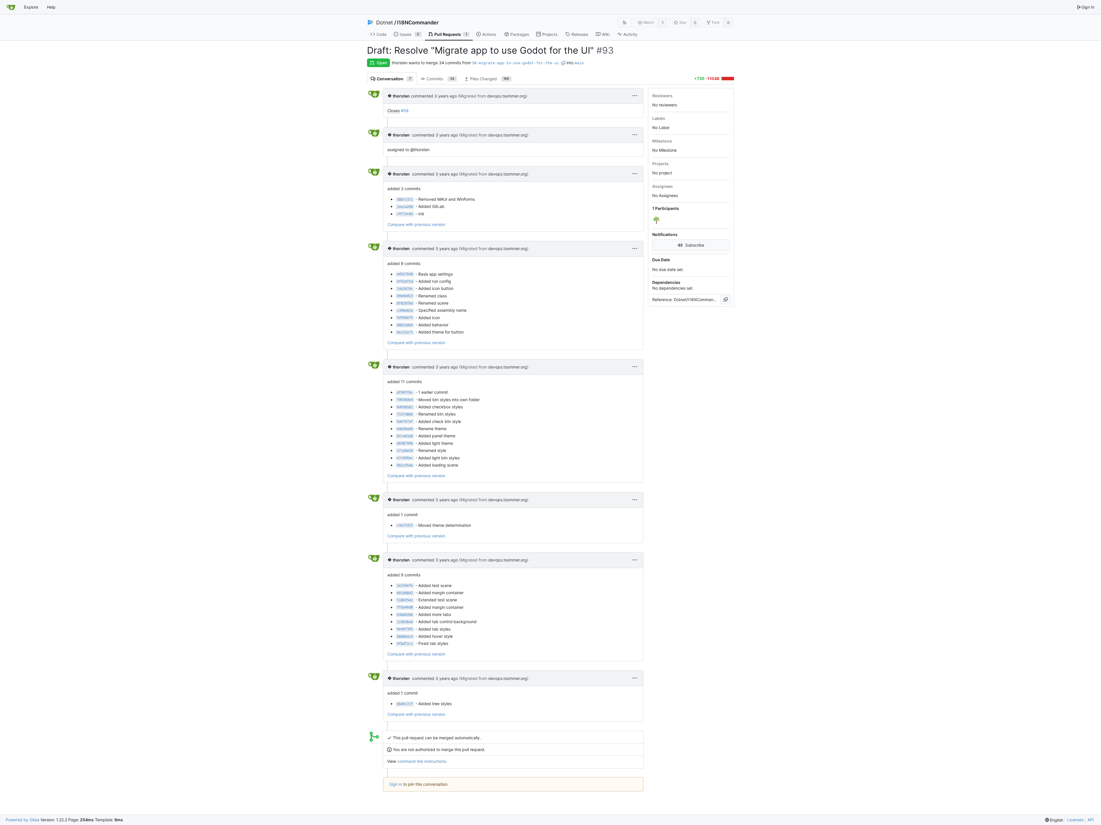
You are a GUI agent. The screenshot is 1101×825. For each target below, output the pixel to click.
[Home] (11, 7)
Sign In (1088, 7)
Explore (31, 7)
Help (51, 7)
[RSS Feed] (624, 22)
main (579, 63)
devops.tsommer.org (506, 95)
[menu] (634, 95)
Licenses (1075, 819)
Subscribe (694, 245)
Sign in (395, 784)
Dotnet (384, 23)
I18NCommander (418, 23)
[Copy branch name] (563, 63)
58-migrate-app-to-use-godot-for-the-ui (515, 63)
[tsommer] (656, 220)
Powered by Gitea (22, 819)
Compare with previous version (416, 224)
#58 (405, 110)
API (1091, 819)
